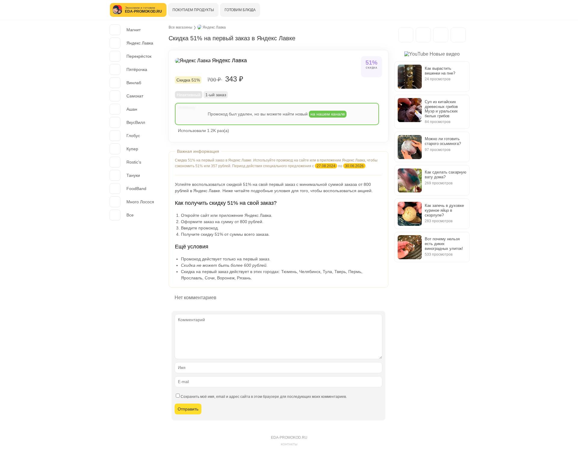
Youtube (458, 34)
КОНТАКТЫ (289, 444)
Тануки (133, 175)
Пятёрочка (136, 69)
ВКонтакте (440, 34)
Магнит (133, 29)
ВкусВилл (135, 122)
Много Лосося (140, 201)
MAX (423, 34)
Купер (132, 148)
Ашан (131, 109)
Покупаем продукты (193, 10)
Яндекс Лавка (139, 43)
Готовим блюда (240, 10)
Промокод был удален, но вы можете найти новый (276, 114)
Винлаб (133, 82)
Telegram (405, 34)
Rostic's (133, 162)
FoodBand (136, 188)
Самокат (134, 96)
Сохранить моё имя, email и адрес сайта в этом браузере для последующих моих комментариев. (264, 397)
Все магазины (180, 27)
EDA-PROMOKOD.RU (289, 437)
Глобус (133, 135)
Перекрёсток (138, 56)
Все (130, 215)
